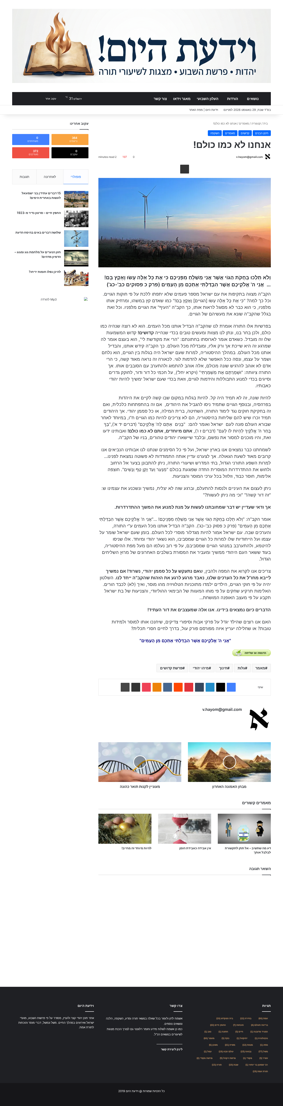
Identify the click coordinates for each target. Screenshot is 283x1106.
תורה (217, 1064)
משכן (213, 1045)
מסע (264, 1045)
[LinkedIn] (210, 687)
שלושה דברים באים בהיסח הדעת (38, 232)
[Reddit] (178, 687)
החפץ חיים (218, 1025)
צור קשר (160, 98)
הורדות (232, 98)
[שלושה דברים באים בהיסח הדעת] (76, 238)
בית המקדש (224, 1018)
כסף (225, 1038)
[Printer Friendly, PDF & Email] (251, 652)
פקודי (247, 1058)
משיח (230, 1045)
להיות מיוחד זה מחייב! (136, 848)
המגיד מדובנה (259, 1031)
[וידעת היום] (141, 46)
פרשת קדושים (171, 668)
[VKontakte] (167, 687)
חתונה (223, 1031)
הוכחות (238, 1025)
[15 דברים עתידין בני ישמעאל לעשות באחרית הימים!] (76, 199)
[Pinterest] (188, 687)
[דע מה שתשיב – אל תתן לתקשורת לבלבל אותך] (244, 829)
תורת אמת (260, 1071)
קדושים (245, 133)
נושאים (253, 98)
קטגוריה (256, 123)
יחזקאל (242, 1038)
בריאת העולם (259, 1025)
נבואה (246, 1051)
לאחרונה (50, 177)
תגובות (24, 177)
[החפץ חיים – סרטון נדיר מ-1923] (76, 219)
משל (263, 1051)
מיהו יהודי (201, 668)
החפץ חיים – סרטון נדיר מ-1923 (39, 213)
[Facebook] (231, 687)
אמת (263, 1018)
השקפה (214, 133)
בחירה (245, 1018)
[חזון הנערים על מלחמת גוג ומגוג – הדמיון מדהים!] (76, 258)
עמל (207, 1051)
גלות (241, 668)
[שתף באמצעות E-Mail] (184, 169)
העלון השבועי (207, 98)
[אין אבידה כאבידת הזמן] (184, 829)
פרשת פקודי (204, 1058)
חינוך (223, 668)
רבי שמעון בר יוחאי (256, 1064)
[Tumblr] (199, 687)
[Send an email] (234, 157)
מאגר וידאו (182, 98)
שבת (233, 1064)
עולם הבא (226, 1051)
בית (266, 123)
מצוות (247, 1045)
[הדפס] (125, 687)
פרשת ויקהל (228, 1058)
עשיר (263, 1058)
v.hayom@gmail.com (249, 157)
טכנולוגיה (261, 1038)
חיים (239, 1031)
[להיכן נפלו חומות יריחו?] (76, 278)
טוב (207, 1031)
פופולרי (76, 177)
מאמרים (244, 123)
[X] (220, 687)
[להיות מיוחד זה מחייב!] (124, 829)
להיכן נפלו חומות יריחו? (45, 272)
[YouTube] (80, 1035)
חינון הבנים (261, 133)
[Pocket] (146, 687)
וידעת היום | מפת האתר (203, 109)
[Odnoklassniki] (157, 687)
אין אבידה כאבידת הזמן (195, 848)
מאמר (260, 668)
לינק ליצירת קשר (171, 1049)
